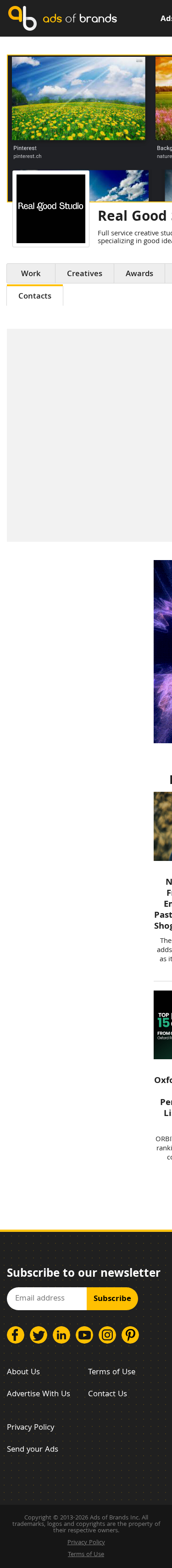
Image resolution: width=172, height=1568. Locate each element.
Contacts (34, 297)
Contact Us (107, 1394)
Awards (139, 274)
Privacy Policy (30, 1428)
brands (80, 18)
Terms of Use (111, 1372)
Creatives (84, 274)
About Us (23, 1372)
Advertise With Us (38, 1394)
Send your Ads (32, 1450)
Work (31, 274)
